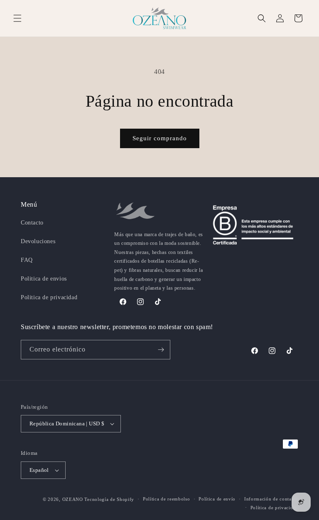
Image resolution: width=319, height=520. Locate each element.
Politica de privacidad (49, 297)
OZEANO (72, 499)
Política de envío (217, 498)
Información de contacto (271, 498)
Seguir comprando (160, 138)
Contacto (32, 223)
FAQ (27, 260)
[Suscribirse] (161, 349)
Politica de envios (44, 279)
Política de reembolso (166, 498)
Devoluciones (38, 241)
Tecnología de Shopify (109, 499)
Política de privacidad (274, 507)
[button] (17, 18)
